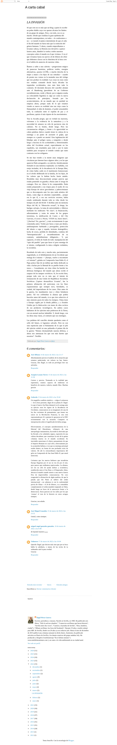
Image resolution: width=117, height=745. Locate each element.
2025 (32, 654)
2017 (32, 718)
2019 (32, 712)
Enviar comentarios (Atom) (46, 589)
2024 (32, 657)
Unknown (34, 541)
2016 (32, 722)
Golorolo (34, 397)
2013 (32, 732)
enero (34, 701)
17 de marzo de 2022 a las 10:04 (49, 541)
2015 (32, 725)
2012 (32, 735)
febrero (35, 697)
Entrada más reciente (34, 585)
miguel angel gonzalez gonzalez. (42, 526)
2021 (32, 705)
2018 (32, 715)
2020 (32, 708)
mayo (34, 687)
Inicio (49, 585)
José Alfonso (35, 355)
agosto (34, 677)
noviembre (36, 670)
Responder (34, 368)
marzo (34, 690)
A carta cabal (35, 7)
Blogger (71, 740)
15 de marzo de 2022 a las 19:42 (49, 397)
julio (34, 680)
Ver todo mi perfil (34, 643)
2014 (32, 728)
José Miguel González (39, 511)
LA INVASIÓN (37, 693)
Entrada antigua (62, 585)
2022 (32, 664)
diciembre (36, 667)
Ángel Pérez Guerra (43, 617)
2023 (32, 661)
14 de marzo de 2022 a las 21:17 (52, 355)
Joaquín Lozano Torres (39, 375)
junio (34, 684)
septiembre (36, 674)
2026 (32, 650)
